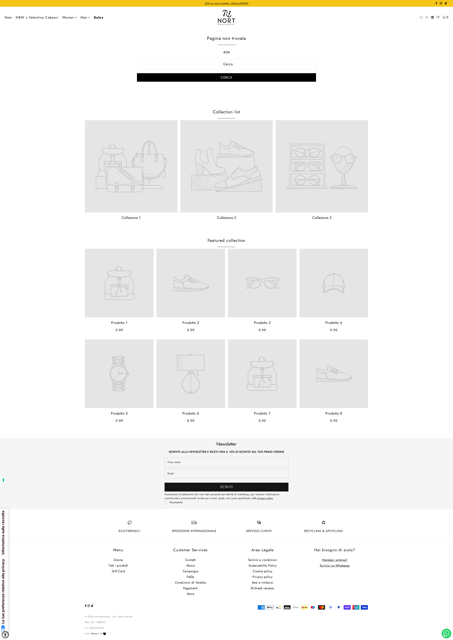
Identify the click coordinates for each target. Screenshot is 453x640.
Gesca (94, 633)
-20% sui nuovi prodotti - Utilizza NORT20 (226, 3)
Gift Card (118, 571)
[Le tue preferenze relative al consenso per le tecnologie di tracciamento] (3, 480)
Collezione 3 (321, 217)
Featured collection (227, 240)
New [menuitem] (8, 17)
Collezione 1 (131, 217)
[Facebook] (436, 3)
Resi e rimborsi (262, 582)
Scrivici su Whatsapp (335, 565)
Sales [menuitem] (98, 17)
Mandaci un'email (334, 560)
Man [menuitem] (84, 17)
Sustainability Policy (263, 565)
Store (190, 594)
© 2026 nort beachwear (97, 616)
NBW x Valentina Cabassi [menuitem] (37, 17)
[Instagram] (441, 3)
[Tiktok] (446, 3)
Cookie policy (263, 571)
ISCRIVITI (226, 487)
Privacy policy (263, 577)
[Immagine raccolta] (131, 166)
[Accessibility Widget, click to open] (5, 634)
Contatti (190, 560)
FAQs (190, 577)
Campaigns (191, 571)
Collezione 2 (226, 217)
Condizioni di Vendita (190, 582)
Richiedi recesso (262, 588)
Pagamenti (190, 588)
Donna (118, 560)
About (190, 565)
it (438, 17)
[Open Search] (421, 17)
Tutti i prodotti (118, 565)
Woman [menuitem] (68, 17)
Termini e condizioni (262, 560)
